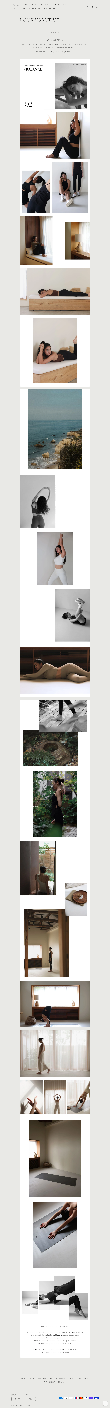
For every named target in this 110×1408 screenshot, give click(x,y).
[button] (43, 4)
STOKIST (33, 1378)
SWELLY (18, 1405)
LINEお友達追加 (49, 1382)
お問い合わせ (61, 1382)
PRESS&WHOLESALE (46, 1378)
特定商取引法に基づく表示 (64, 1378)
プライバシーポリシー (82, 1378)
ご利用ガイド (23, 1378)
